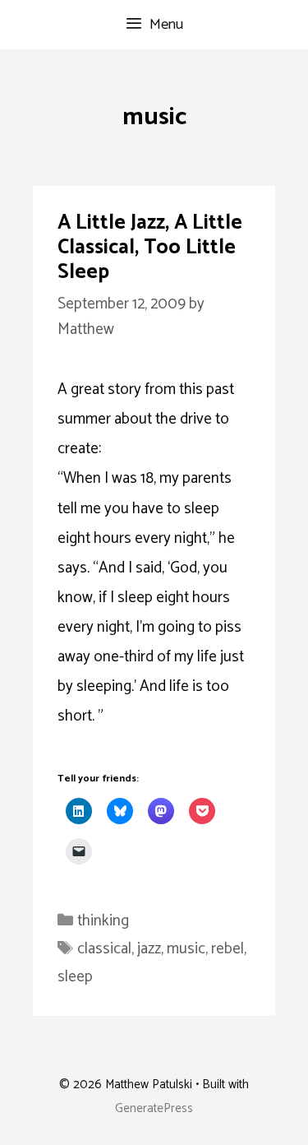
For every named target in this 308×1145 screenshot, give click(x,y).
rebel (227, 949)
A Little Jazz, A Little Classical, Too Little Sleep (149, 248)
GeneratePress (154, 1108)
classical (104, 949)
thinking (103, 921)
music (186, 949)
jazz (149, 949)
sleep (75, 977)
